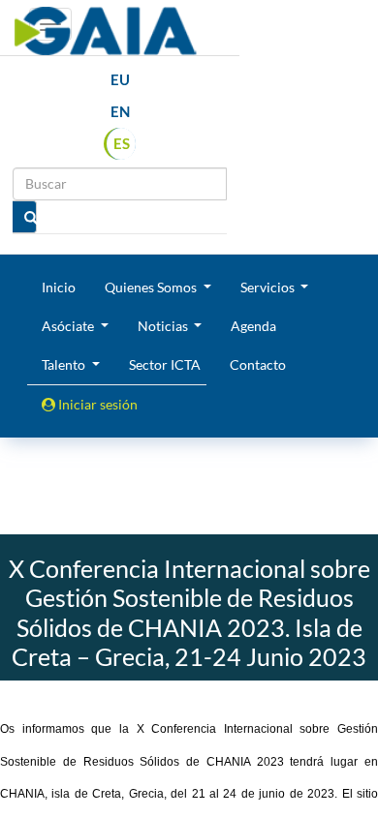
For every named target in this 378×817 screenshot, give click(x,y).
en (120, 111)
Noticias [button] (164, 326)
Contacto (258, 364)
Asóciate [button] (69, 326)
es (121, 143)
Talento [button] (65, 364)
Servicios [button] (269, 287)
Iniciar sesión (96, 404)
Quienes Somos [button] (152, 287)
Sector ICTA (165, 364)
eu (120, 79)
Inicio (59, 287)
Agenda (253, 326)
